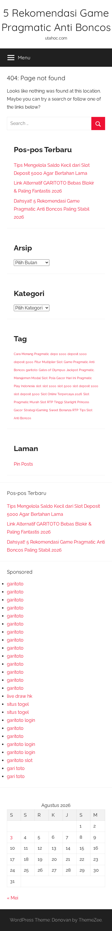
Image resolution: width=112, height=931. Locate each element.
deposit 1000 (77, 354)
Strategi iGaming (36, 410)
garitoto (32, 370)
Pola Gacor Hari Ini (62, 378)
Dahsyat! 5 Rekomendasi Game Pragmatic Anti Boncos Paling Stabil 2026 (51, 209)
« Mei (12, 898)
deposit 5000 (23, 362)
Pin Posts (23, 464)
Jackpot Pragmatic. (80, 370)
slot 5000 (64, 386)
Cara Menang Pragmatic (31, 354)
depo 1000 (58, 354)
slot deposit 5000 (27, 394)
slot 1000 (49, 386)
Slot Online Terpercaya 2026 (61, 394)
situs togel (18, 704)
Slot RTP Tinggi (51, 402)
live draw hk (19, 696)
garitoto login (21, 720)
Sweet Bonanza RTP (63, 410)
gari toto (16, 768)
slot (38, 386)
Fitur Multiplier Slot (48, 362)
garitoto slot (19, 760)
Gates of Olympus (52, 370)
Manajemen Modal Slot (31, 378)
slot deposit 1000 (85, 386)
